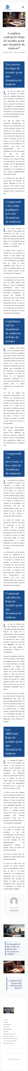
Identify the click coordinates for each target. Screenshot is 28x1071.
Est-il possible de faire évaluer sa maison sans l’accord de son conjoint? (13, 949)
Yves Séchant (21, 52)
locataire (6, 1026)
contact (6, 1031)
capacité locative (9, 1036)
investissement (8, 1029)
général (6, 1022)
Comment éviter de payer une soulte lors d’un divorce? (15, 984)
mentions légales (9, 1043)
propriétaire (7, 1024)
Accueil (6, 1019)
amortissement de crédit (11, 1038)
